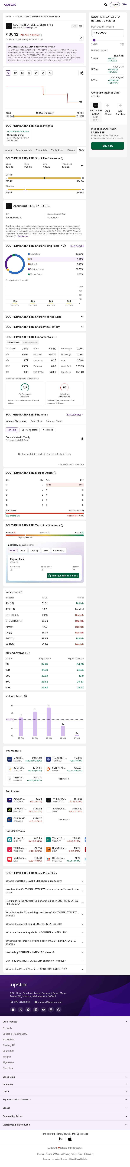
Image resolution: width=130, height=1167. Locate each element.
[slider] (94, 40)
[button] (44, 167)
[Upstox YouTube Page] (43, 1010)
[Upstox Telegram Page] (28, 1010)
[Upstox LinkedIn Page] (36, 1010)
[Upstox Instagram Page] (51, 1010)
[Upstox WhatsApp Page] (59, 1010)
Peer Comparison (30, 342)
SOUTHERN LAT (14, 342)
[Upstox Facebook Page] (13, 1010)
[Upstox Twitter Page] (20, 1010)
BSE (80, 26)
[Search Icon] (107, 4)
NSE (74, 26)
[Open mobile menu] (124, 5)
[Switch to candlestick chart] (82, 73)
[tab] (8, 150)
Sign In (114, 4)
